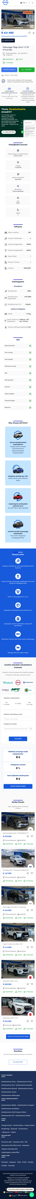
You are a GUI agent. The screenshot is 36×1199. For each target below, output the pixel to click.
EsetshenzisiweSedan (23, 1115)
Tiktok (19, 1162)
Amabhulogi (5, 1129)
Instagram (12, 1162)
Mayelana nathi (18, 1142)
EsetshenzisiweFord (8, 1085)
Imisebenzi (25, 1145)
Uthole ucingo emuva (18, 786)
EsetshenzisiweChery (8, 1082)
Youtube (30, 1162)
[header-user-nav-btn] (32, 3)
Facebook (4, 1162)
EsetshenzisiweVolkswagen (10, 1095)
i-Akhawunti (5, 1132)
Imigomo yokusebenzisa (9, 1149)
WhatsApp (28, 69)
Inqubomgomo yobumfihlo (10, 1152)
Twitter (24, 1162)
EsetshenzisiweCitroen (24, 1082)
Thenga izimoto (6, 1125)
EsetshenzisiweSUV (7, 1115)
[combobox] (17, 719)
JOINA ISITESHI (10, 132)
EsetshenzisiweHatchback (10, 1108)
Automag (11, 1165)
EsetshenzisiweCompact (25, 1105)
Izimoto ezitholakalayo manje (18, 1036)
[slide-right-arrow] (33, 821)
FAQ (26, 1142)
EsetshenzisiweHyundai (24, 1085)
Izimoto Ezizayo (18, 1125)
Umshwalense (23, 1129)
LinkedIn (4, 1165)
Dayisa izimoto (30, 1125)
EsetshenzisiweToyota (8, 1092)
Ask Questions (18, 1062)
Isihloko (13, 1132)
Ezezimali (14, 1129)
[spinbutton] (16, 728)
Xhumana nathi (6, 1142)
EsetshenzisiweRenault (9, 1088)
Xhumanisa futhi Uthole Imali (11, 1145)
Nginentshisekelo (9, 69)
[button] (28, 728)
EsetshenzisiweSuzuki (25, 1088)
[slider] (4, 709)
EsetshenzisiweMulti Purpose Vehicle (13, 1112)
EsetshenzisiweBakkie (8, 1105)
